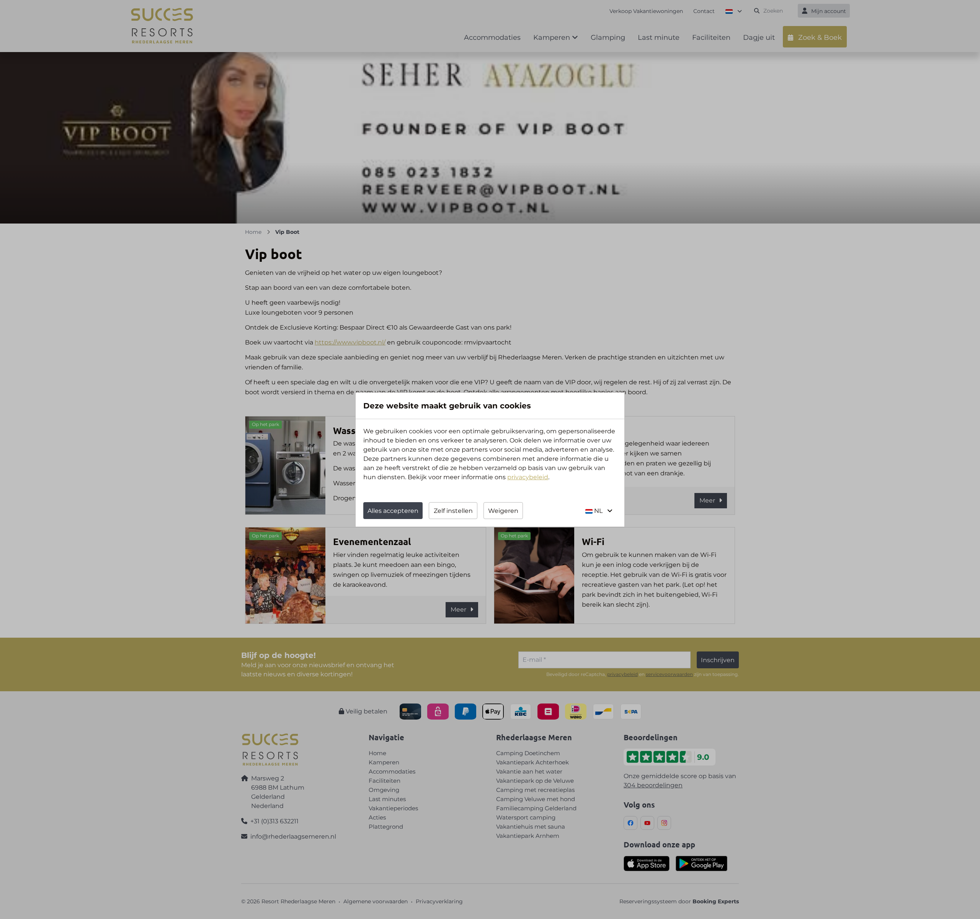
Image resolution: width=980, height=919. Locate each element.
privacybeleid (527, 477)
